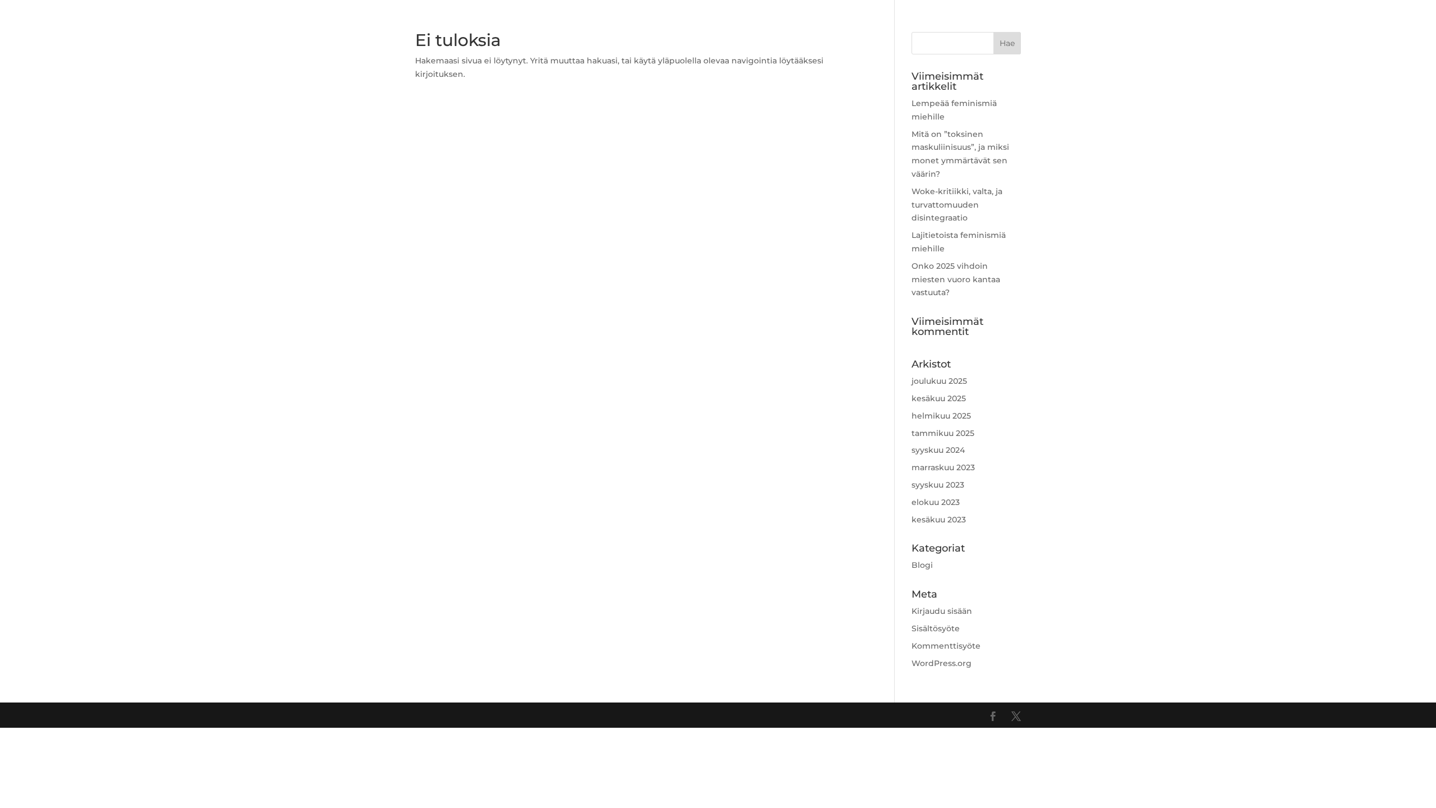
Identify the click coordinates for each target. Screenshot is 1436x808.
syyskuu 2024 (938, 450)
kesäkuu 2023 (939, 520)
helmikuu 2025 (941, 416)
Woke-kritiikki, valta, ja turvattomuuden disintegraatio (957, 204)
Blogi (922, 565)
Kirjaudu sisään (942, 611)
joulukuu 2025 (939, 381)
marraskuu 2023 (943, 467)
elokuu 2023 (936, 502)
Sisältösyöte (936, 628)
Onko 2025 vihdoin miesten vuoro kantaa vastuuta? (956, 279)
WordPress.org (942, 663)
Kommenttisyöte (946, 646)
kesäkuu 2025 (939, 398)
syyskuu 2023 (938, 485)
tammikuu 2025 (943, 433)
